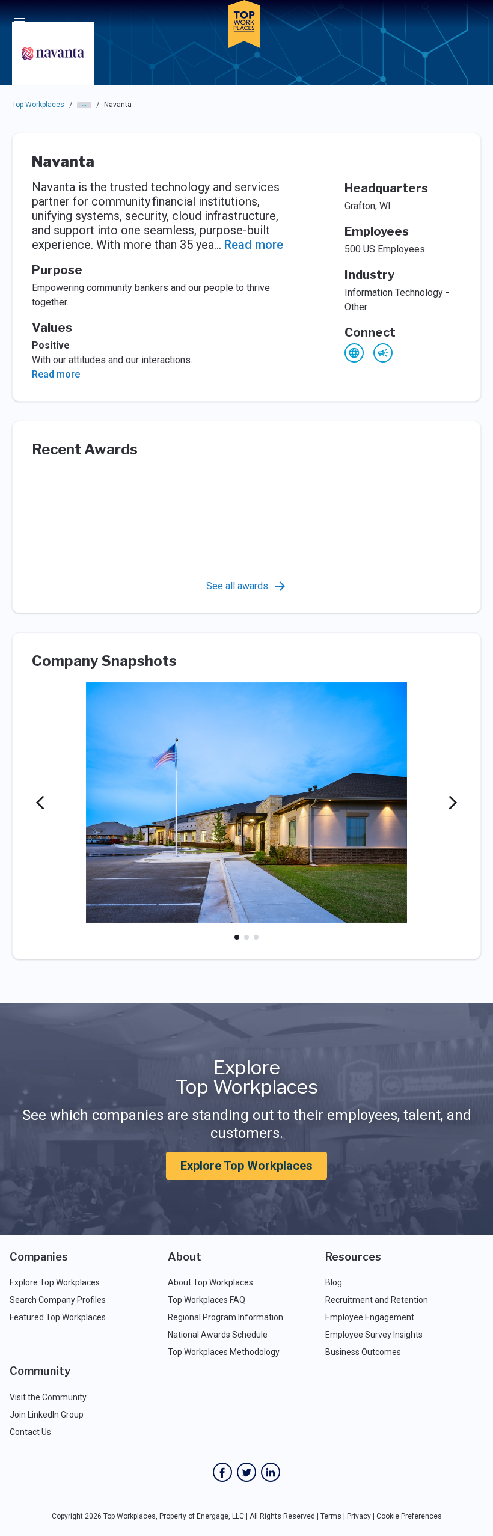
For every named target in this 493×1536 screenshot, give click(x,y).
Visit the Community (48, 1397)
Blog (333, 1282)
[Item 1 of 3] (236, 937)
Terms (330, 1516)
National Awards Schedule (218, 1334)
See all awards (237, 586)
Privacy (359, 1516)
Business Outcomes (363, 1352)
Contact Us (30, 1432)
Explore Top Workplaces (246, 1165)
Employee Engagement (369, 1317)
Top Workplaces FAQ (206, 1300)
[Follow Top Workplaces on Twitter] (246, 1472)
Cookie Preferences (409, 1516)
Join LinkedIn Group (47, 1414)
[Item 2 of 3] (246, 937)
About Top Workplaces (210, 1282)
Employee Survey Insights (374, 1334)
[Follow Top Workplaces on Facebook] (222, 1472)
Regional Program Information (225, 1317)
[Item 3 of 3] (256, 937)
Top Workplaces (38, 104)
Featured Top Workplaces (58, 1317)
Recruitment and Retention (376, 1300)
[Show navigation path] (84, 105)
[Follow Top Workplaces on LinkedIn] (270, 1472)
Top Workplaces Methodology (224, 1352)
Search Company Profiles (58, 1300)
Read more (253, 244)
